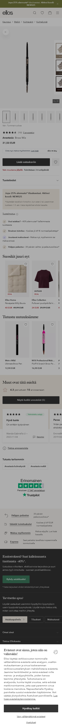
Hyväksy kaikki (31, 708)
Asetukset (31, 722)
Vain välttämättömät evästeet (31, 716)
